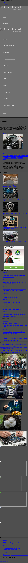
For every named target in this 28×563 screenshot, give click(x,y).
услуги (18, 352)
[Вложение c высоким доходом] (11, 414)
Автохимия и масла (10, 59)
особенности (6, 350)
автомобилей (9, 344)
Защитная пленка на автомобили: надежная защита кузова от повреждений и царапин (15, 156)
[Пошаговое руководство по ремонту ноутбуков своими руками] (13, 475)
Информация (8, 72)
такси (16, 352)
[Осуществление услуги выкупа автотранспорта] (10, 536)
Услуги (5, 78)
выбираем (2, 347)
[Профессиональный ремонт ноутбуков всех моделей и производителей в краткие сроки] (13, 445)
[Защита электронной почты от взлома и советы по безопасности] (10, 212)
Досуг (6, 98)
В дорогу (7, 92)
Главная (2, 118)
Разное (5, 85)
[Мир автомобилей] (10, 9)
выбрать (13, 347)
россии (9, 352)
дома (18, 347)
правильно (14, 350)
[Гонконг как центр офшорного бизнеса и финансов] (13, 384)
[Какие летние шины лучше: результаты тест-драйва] (11, 399)
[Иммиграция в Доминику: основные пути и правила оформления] (13, 369)
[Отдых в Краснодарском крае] (11, 460)
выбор (7, 347)
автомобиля (18, 344)
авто (3, 344)
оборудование (9, 348)
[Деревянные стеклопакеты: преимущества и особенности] (10, 491)
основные (16, 348)
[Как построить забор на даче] (10, 521)
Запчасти (6, 52)
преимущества (21, 350)
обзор (4, 348)
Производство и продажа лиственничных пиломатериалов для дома (13, 185)
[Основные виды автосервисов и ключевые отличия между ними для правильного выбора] (13, 506)
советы (13, 352)
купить (20, 347)
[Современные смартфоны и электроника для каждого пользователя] (10, 226)
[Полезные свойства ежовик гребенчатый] (10, 430)
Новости (5, 65)
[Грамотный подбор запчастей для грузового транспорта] (10, 197)
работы (1, 352)
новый (1, 348)
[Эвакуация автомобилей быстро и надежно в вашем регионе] (10, 240)
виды (24, 344)
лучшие (25, 347)
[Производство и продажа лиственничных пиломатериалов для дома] (10, 183)
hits (0, 344)
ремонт (5, 352)
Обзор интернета (9, 105)
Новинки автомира (8, 45)
